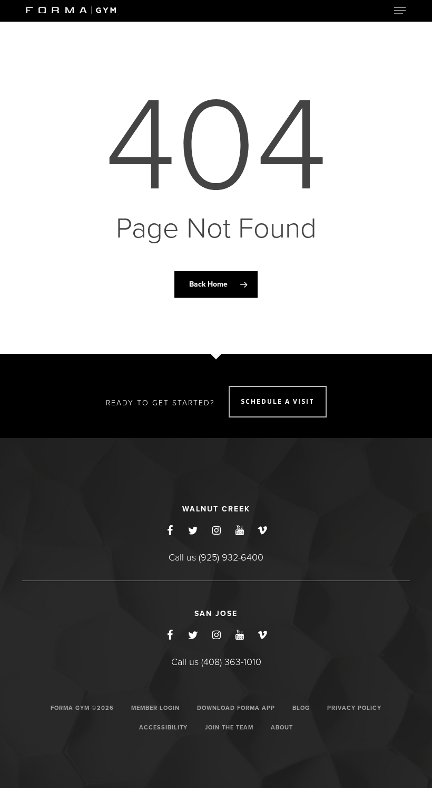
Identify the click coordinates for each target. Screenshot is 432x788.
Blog (301, 708)
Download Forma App (236, 708)
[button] (400, 10)
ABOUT (282, 727)
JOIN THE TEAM (229, 727)
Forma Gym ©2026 (82, 708)
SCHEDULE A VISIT (278, 401)
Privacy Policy (354, 708)
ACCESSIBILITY (163, 727)
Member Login (155, 708)
